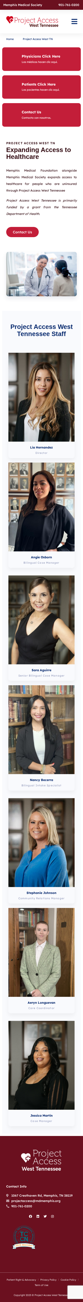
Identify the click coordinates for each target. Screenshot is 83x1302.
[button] (74, 22)
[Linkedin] (38, 1216)
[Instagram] (52, 1216)
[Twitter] (45, 1216)
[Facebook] (30, 1216)
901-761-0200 (68, 5)
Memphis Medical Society (22, 5)
